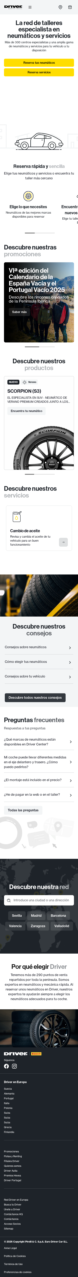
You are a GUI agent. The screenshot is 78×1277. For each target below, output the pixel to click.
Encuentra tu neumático (26, 411)
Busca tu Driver (12, 1204)
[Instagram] (14, 1066)
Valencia (15, 926)
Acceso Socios (12, 1223)
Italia (6, 1103)
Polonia (8, 1107)
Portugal (9, 1098)
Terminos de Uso (13, 1264)
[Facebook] (6, 1066)
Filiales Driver (11, 1161)
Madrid (36, 916)
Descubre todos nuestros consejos (35, 698)
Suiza (7, 1112)
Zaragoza (38, 926)
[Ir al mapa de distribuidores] (60, 7)
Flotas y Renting (13, 1156)
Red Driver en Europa (16, 1199)
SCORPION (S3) (24, 391)
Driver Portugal (12, 1180)
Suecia (8, 1088)
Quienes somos (12, 1165)
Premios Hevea (12, 1175)
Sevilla (17, 916)
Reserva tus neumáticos (39, 63)
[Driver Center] (13, 7)
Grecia (8, 1127)
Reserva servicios (39, 72)
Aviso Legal (10, 1248)
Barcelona (58, 916)
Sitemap (8, 1228)
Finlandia (9, 1132)
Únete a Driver (12, 1209)
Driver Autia (10, 1170)
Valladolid (61, 926)
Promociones (11, 1151)
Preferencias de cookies (17, 1272)
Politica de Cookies (15, 1256)
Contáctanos (11, 1218)
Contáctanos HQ (13, 1214)
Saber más (19, 312)
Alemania (9, 1093)
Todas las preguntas (23, 810)
